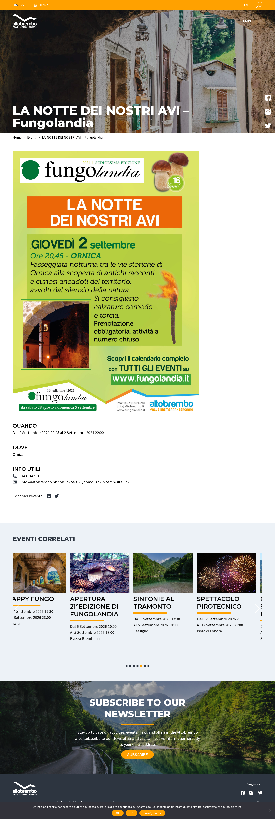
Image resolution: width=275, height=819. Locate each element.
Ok (118, 813)
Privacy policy (152, 813)
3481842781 (31, 475)
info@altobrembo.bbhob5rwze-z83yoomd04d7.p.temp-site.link (75, 481)
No (131, 813)
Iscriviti (44, 5)
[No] (270, 810)
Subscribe (137, 754)
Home (17, 137)
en (246, 5)
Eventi (31, 137)
